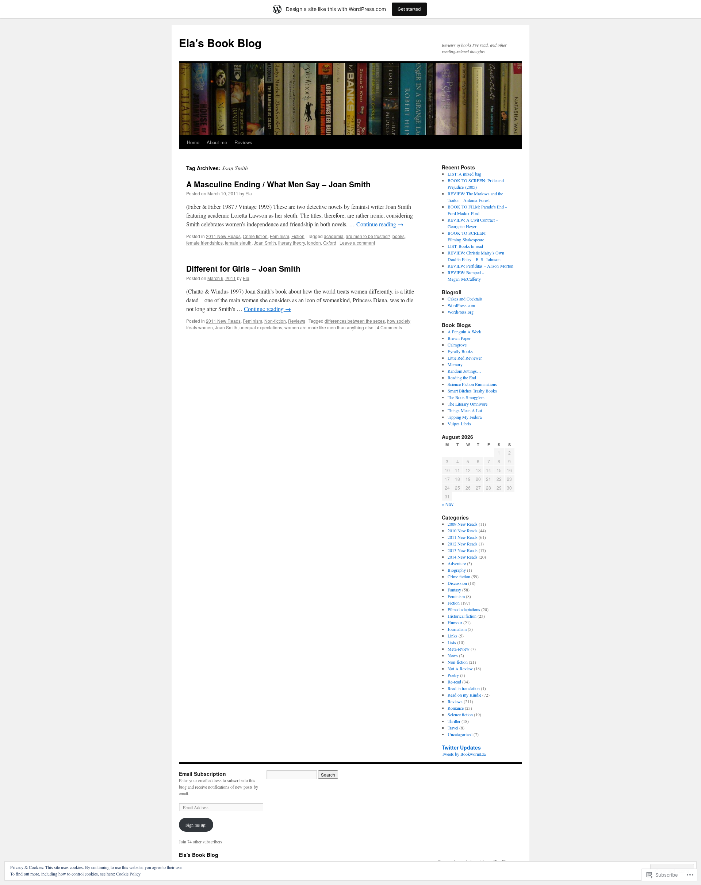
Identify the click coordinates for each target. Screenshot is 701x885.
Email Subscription (202, 773)
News (453, 655)
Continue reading (379, 224)
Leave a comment (357, 243)
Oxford (329, 243)
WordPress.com (461, 305)
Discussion (457, 583)
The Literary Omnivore (467, 404)
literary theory (291, 243)
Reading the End (462, 377)
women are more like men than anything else (329, 327)
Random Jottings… (464, 371)
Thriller (454, 721)
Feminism (279, 236)
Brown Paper (459, 338)
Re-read (454, 682)
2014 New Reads (463, 557)
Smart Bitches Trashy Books (472, 391)
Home (193, 142)
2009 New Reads (463, 524)
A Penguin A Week (464, 331)
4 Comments (389, 327)
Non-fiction (275, 321)
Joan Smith (265, 243)
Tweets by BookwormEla (464, 754)
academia (334, 236)
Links (452, 636)
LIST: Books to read (465, 246)
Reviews (243, 142)
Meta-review (459, 649)
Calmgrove (457, 345)
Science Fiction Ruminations (472, 384)
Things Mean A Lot (465, 410)
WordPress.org (461, 312)
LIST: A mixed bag (464, 174)
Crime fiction (255, 236)
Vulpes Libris (459, 423)
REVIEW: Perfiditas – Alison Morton (480, 266)
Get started (409, 9)
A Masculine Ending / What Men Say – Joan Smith (278, 184)
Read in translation (464, 688)
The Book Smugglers (466, 397)
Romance (456, 708)
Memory (455, 364)
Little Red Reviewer (465, 358)
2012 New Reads (463, 544)
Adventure (457, 563)
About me (217, 142)
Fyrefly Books (460, 351)
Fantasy (454, 590)
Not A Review (460, 668)
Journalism (457, 629)
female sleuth (238, 243)
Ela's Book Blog (220, 42)
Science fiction (460, 714)
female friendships (204, 243)
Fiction (297, 236)
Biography (457, 570)
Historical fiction (462, 616)
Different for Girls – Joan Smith (243, 268)
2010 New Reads (463, 530)
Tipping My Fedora (465, 417)
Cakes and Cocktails (465, 299)
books (398, 236)
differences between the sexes (355, 321)
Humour (455, 622)
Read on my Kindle (464, 695)
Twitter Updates (461, 747)
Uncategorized (460, 734)
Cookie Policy (128, 874)
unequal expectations (261, 327)
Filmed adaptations (464, 609)
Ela (248, 193)
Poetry (453, 675)
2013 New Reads (463, 550)
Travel (453, 728)
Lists (452, 642)
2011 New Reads (223, 236)
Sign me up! (196, 825)
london (314, 243)
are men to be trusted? (368, 236)
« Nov (447, 504)
